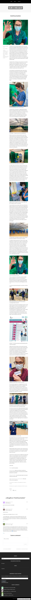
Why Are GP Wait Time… (7, 591)
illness (4, 55)
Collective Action (13, 591)
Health (4, 54)
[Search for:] (15, 558)
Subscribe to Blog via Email (15, 573)
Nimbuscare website (12, 475)
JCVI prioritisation (12, 470)
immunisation (5, 56)
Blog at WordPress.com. (15, 598)
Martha (5, 593)
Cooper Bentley (6, 587)
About (15, 1)
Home (11, 1)
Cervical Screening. (9, 593)
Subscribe (3, 581)
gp (7, 53)
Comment (25, 544)
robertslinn (5, 589)
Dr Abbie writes (15, 8)
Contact (19, 1)
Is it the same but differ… (12, 587)
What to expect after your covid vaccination (16, 478)
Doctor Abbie (5, 48)
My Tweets (3, 563)
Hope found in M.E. (8, 524)
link (12, 343)
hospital (6, 54)
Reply (27, 523)
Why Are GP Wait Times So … (11, 589)
